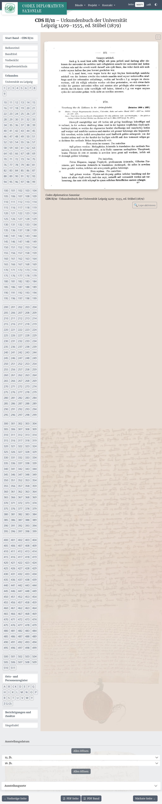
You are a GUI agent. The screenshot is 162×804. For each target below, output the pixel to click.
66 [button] (16, 153)
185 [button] (6, 287)
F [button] (29, 686)
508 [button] (27, 662)
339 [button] (34, 463)
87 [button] (33, 170)
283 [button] (27, 398)
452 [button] (20, 596)
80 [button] (28, 165)
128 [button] (27, 219)
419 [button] (34, 557)
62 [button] (28, 148)
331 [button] (13, 457)
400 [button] (6, 540)
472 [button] (20, 619)
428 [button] (27, 568)
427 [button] (20, 568)
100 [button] (6, 190)
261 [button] (13, 375)
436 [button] (13, 579)
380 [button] (6, 514)
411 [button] (13, 551)
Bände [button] (79, 5)
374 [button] (34, 503)
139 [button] (34, 230)
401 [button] (13, 540)
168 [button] (27, 264)
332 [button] (20, 457)
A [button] (4, 686)
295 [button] (6, 415)
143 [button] (27, 236)
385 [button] (6, 520)
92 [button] (28, 176)
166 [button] (13, 264)
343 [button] (27, 469)
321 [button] (13, 446)
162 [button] (20, 258)
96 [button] (16, 182)
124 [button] (34, 213)
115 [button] (6, 207)
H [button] (5, 692)
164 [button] (34, 258)
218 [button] (27, 324)
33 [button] (33, 119)
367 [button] (20, 497)
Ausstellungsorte (15, 785)
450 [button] (6, 596)
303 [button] (27, 423)
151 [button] (13, 247)
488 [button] (27, 636)
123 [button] (27, 213)
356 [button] (13, 486)
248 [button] (27, 358)
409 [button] (34, 545)
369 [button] (34, 497)
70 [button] (5, 159)
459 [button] (34, 602)
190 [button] (6, 292)
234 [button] (34, 341)
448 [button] (27, 591)
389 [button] (34, 520)
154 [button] (34, 247)
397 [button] (20, 531)
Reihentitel (12, 47)
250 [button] (6, 364)
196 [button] (13, 298)
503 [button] (27, 656)
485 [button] (6, 636)
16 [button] (5, 108)
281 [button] (13, 398)
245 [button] (6, 358)
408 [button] (27, 545)
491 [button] (13, 642)
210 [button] (6, 318)
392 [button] (20, 525)
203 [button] (27, 307)
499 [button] (34, 648)
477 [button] (20, 625)
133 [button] (27, 224)
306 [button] (13, 429)
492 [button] (20, 642)
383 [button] (27, 514)
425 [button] (6, 568)
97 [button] (22, 182)
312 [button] (20, 435)
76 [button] (5, 165)
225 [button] (6, 335)
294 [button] (34, 409)
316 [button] (13, 440)
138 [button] (27, 230)
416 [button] (13, 557)
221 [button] (13, 329)
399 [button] (34, 531)
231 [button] (13, 341)
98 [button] (28, 182)
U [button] (18, 698)
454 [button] (34, 596)
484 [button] (34, 631)
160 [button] (6, 258)
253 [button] (27, 364)
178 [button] (27, 275)
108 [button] (27, 196)
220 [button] (6, 329)
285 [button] (6, 403)
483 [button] (27, 631)
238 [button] (27, 346)
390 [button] (6, 525)
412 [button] (20, 551)
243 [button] (27, 352)
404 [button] (34, 540)
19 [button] (22, 108)
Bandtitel (11, 54)
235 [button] (6, 346)
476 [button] (13, 625)
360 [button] (6, 491)
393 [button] (27, 525)
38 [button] (28, 125)
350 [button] (6, 480)
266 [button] (13, 381)
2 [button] (8, 88)
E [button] (24, 686)
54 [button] (16, 142)
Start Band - (19, 38)
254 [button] (34, 364)
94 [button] (5, 182)
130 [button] (6, 224)
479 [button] (34, 625)
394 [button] (34, 525)
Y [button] (32, 698)
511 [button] (13, 668)
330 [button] (6, 457)
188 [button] (27, 287)
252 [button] (20, 364)
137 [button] (20, 230)
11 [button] (10, 102)
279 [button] (34, 392)
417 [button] (20, 557)
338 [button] (27, 463)
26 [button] (28, 114)
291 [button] (13, 409)
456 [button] (13, 602)
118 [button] (27, 207)
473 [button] (27, 619)
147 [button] (20, 241)
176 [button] (13, 275)
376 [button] (13, 508)
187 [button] (20, 287)
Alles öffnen (81, 750)
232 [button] (20, 341)
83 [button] (10, 170)
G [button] (33, 686)
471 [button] (13, 619)
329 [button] (34, 452)
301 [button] (13, 423)
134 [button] (34, 224)
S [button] (9, 698)
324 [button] (34, 446)
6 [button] (26, 88)
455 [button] (6, 602)
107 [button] (20, 196)
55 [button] (22, 142)
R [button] (4, 698)
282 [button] (20, 398)
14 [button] (28, 102)
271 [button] (13, 386)
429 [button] (34, 568)
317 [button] (20, 440)
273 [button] (27, 386)
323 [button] (27, 446)
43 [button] (22, 131)
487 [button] (20, 636)
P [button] (36, 692)
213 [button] (27, 318)
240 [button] (6, 352)
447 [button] (20, 591)
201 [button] (13, 307)
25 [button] (22, 114)
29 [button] (10, 119)
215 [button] (6, 324)
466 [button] (13, 613)
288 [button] (27, 403)
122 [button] (20, 213)
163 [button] (27, 258)
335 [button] (6, 463)
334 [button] (34, 457)
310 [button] (6, 435)
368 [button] (27, 497)
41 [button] (10, 131)
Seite (73, 798)
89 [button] (10, 176)
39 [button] (33, 125)
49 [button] (22, 136)
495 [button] (6, 648)
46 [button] (5, 136)
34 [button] (5, 125)
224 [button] (34, 329)
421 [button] (13, 562)
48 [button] (16, 136)
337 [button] (20, 463)
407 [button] (20, 545)
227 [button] (20, 335)
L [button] (17, 692)
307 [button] (20, 429)
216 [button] (13, 324)
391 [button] (13, 525)
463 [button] (27, 608)
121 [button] (13, 213)
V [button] (22, 698)
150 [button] (6, 247)
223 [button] (27, 329)
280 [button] (6, 398)
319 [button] (34, 440)
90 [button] (16, 176)
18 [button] (16, 108)
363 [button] (27, 491)
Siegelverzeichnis (16, 66)
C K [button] (14, 686)
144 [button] (34, 236)
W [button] (27, 698)
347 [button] (20, 474)
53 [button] (10, 142)
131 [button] (13, 224)
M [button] (22, 692)
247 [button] (20, 358)
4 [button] (17, 88)
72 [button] (16, 159)
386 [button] (13, 520)
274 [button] (34, 386)
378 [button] (27, 508)
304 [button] (34, 423)
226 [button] (13, 335)
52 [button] (5, 142)
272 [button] (20, 386)
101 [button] (13, 190)
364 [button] (34, 491)
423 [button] (27, 562)
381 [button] (13, 514)
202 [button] (20, 307)
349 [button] (34, 474)
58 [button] (5, 148)
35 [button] (10, 125)
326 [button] (13, 452)
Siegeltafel (12, 725)
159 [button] (34, 253)
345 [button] (6, 474)
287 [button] (20, 403)
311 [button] (13, 435)
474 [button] (34, 619)
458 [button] (27, 602)
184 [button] (34, 281)
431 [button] (13, 574)
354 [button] (34, 480)
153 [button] (27, 247)
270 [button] (6, 386)
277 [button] (20, 392)
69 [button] (33, 153)
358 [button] (27, 486)
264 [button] (34, 375)
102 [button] (20, 190)
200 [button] (6, 307)
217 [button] (20, 324)
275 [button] (6, 392)
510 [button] (6, 668)
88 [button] (5, 176)
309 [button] (34, 429)
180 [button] (6, 281)
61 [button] (22, 148)
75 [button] (33, 159)
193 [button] (27, 292)
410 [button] (6, 551)
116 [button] (13, 207)
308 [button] (27, 429)
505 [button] (6, 662)
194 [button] (34, 292)
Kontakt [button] (107, 5)
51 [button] (33, 136)
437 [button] (20, 579)
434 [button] (34, 574)
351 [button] (13, 480)
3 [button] (13, 88)
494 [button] (34, 642)
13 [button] (22, 102)
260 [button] (6, 375)
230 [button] (6, 341)
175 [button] (6, 275)
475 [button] (6, 625)
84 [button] (16, 170)
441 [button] (13, 585)
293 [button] (27, 409)
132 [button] (20, 224)
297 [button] (20, 415)
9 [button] (4, 94)
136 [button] (13, 230)
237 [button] (20, 346)
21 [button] (33, 108)
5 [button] (21, 88)
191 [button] (13, 292)
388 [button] (27, 520)
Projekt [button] (93, 5)
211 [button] (13, 318)
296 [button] (13, 415)
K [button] (13, 692)
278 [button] (27, 392)
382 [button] (20, 514)
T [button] (13, 698)
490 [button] (6, 642)
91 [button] (22, 176)
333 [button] (27, 457)
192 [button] (20, 292)
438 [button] (27, 579)
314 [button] (34, 435)
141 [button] (13, 236)
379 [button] (34, 508)
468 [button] (27, 613)
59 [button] (10, 148)
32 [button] (28, 119)
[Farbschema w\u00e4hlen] (156, 4)
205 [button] (6, 312)
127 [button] (20, 219)
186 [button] (13, 287)
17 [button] (10, 108)
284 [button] (34, 398)
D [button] (20, 686)
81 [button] (33, 165)
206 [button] (13, 312)
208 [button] (27, 312)
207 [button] (20, 312)
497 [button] (20, 648)
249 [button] (34, 358)
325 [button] (6, 452)
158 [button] (27, 253)
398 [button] (27, 531)
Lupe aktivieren (145, 205)
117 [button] (20, 207)
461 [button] (13, 608)
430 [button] (6, 574)
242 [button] (20, 352)
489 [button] (34, 636)
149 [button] (34, 241)
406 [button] (13, 545)
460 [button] (6, 608)
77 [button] (10, 165)
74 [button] (28, 159)
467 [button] (20, 613)
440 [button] (6, 585)
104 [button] (34, 190)
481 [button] (13, 631)
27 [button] (33, 114)
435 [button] (6, 579)
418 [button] (27, 557)
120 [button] (6, 213)
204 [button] (34, 307)
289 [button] (34, 403)
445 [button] (6, 591)
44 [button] (28, 131)
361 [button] (13, 491)
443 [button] (27, 585)
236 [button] (13, 346)
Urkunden (11, 75)
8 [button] (34, 88)
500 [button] (6, 656)
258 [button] (27, 369)
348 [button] (27, 474)
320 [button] (6, 446)
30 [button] (16, 119)
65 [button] (10, 153)
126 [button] (13, 219)
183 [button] (27, 281)
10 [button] (5, 102)
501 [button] (13, 656)
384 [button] (34, 514)
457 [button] (20, 602)
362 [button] (20, 491)
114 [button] (34, 202)
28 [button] (5, 119)
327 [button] (20, 452)
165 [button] (6, 264)
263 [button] (27, 375)
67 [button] (22, 153)
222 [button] (20, 329)
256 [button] (13, 369)
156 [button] (13, 253)
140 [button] (6, 236)
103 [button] (27, 190)
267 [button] (20, 381)
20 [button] (28, 108)
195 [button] (6, 298)
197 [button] (20, 298)
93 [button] (33, 176)
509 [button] (34, 662)
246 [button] (13, 358)
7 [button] (30, 88)
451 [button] (13, 596)
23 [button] (10, 114)
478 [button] (27, 625)
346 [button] (13, 474)
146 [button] (13, 241)
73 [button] (22, 159)
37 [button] (22, 125)
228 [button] (27, 335)
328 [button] (27, 452)
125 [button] (6, 219)
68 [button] (28, 153)
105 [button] (6, 196)
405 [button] (6, 545)
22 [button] (5, 114)
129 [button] (34, 219)
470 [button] (6, 619)
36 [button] (16, 125)
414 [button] (34, 551)
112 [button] (20, 202)
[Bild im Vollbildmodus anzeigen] (158, 37)
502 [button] (20, 656)
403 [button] (27, 540)
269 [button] (34, 381)
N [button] (27, 692)
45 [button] (33, 131)
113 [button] (27, 202)
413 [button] (27, 551)
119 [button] (34, 207)
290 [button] (6, 409)
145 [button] (6, 241)
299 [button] (34, 415)
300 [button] (6, 423)
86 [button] (28, 170)
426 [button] (13, 568)
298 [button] (27, 415)
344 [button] (34, 469)
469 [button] (34, 613)
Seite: (131, 4)
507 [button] (20, 662)
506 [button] (13, 662)
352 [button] (20, 480)
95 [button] (10, 182)
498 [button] (27, 648)
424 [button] (34, 562)
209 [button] (34, 312)
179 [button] (34, 275)
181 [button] (13, 281)
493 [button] (27, 642)
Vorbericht (12, 60)
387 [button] (20, 520)
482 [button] (20, 631)
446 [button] (13, 591)
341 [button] (13, 469)
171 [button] (13, 270)
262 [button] (20, 375)
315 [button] (6, 440)
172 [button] (20, 270)
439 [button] (34, 579)
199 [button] (34, 298)
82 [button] (5, 170)
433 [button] (27, 574)
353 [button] (27, 480)
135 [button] (6, 230)
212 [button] (20, 318)
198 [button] (27, 298)
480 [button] (6, 631)
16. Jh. (8, 763)
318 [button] (27, 440)
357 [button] (20, 486)
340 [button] (6, 469)
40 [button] (5, 131)
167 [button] (20, 264)
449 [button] (34, 591)
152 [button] (20, 247)
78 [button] (16, 165)
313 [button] (27, 435)
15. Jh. (8, 757)
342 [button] (20, 469)
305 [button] (6, 429)
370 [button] (6, 503)
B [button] (9, 686)
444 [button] (34, 585)
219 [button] (34, 324)
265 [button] (6, 381)
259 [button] (34, 369)
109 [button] (34, 196)
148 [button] (27, 241)
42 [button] (16, 131)
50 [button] (28, 136)
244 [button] (34, 352)
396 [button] (13, 531)
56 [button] (28, 142)
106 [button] (13, 196)
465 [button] (6, 613)
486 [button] (13, 636)
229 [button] (34, 335)
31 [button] (22, 119)
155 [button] (6, 253)
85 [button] (22, 170)
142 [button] (20, 236)
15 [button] (33, 102)
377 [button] (20, 508)
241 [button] (13, 352)
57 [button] (33, 142)
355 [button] (6, 486)
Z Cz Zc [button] (8, 703)
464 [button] (34, 608)
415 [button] (6, 557)
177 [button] (20, 275)
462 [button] (20, 608)
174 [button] (34, 270)
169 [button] (34, 264)
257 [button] (20, 369)
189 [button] (34, 287)
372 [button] (20, 503)
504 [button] (34, 656)
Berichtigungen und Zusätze (18, 714)
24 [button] (16, 114)
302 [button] (20, 423)
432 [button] (20, 574)
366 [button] (13, 497)
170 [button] (6, 270)
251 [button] (13, 364)
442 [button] (20, 585)
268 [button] (27, 381)
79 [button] (22, 165)
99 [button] (33, 182)
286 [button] (13, 403)
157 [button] (20, 253)
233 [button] (27, 341)
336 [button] (13, 463)
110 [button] (6, 202)
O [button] (31, 692)
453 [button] (27, 596)
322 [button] (20, 446)
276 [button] (13, 392)
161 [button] (13, 258)
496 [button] (13, 648)
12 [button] (16, 102)
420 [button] (6, 562)
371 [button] (13, 503)
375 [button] (6, 508)
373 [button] (27, 503)
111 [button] (13, 202)
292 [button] (20, 409)
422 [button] (20, 562)
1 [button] (4, 88)
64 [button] (5, 153)
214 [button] (34, 318)
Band (93, 798)
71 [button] (10, 159)
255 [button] (6, 369)
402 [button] (20, 540)
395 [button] (6, 531)
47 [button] (10, 136)
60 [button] (16, 148)
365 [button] (6, 497)
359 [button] (34, 486)
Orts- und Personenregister (16, 678)
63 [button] (33, 148)
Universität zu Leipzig (19, 81)
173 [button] (27, 270)
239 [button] (34, 346)
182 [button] (20, 281)
